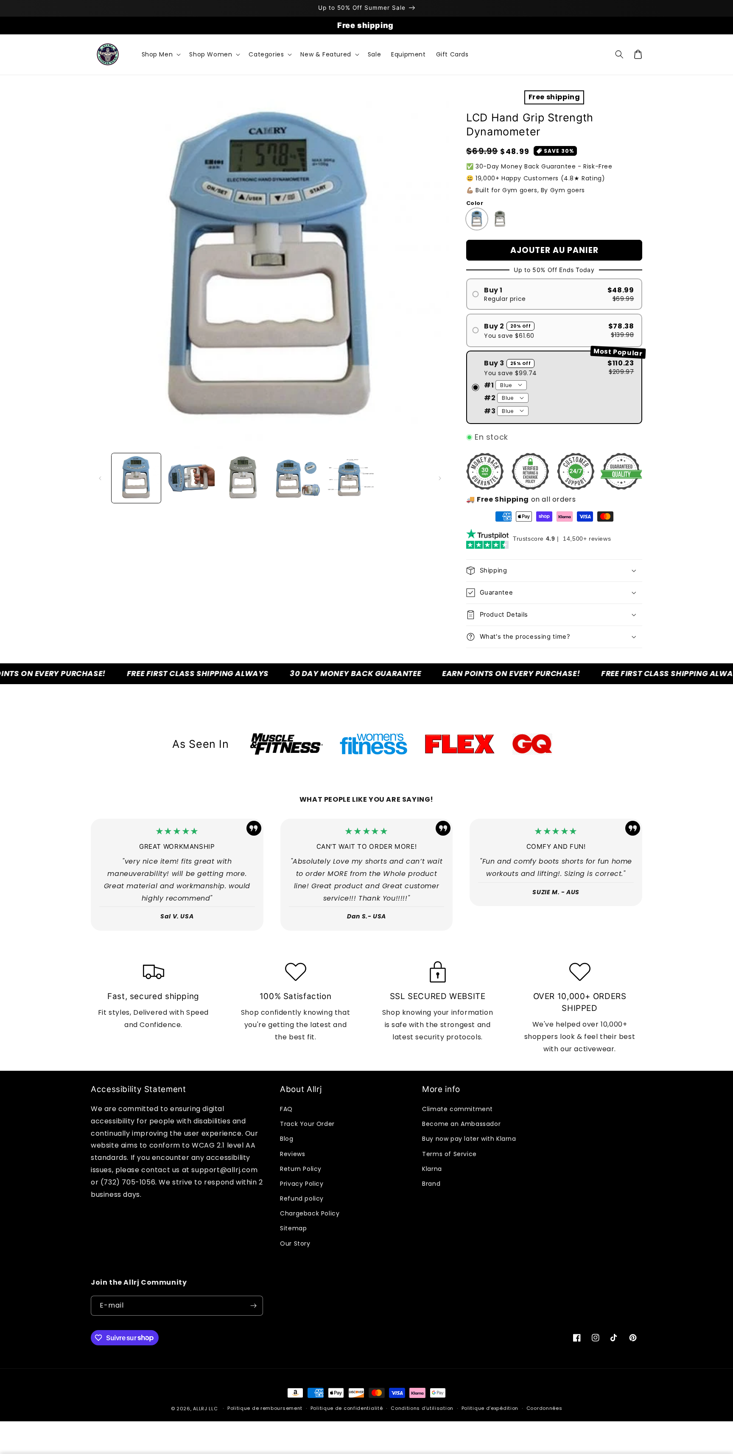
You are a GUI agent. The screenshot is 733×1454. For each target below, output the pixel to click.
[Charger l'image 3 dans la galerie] (243, 477)
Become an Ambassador (461, 1124)
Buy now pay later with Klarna (469, 1138)
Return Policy (301, 1169)
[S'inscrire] (253, 1306)
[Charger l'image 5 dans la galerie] (297, 477)
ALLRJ (200, 1408)
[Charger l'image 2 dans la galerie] (189, 477)
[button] (161, 54)
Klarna (432, 1169)
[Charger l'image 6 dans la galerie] (350, 477)
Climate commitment (457, 1109)
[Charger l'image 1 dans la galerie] (136, 477)
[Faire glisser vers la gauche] (100, 478)
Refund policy (302, 1198)
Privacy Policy (301, 1183)
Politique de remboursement (264, 1408)
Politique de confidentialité (347, 1408)
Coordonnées (544, 1408)
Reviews (292, 1154)
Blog (286, 1138)
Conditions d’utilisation (422, 1408)
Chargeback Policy (309, 1213)
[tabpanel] (286, 744)
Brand (431, 1183)
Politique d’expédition (490, 1408)
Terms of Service (449, 1154)
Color (474, 203)
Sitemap (293, 1228)
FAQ (286, 1109)
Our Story (295, 1243)
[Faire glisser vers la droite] (440, 478)
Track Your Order (307, 1124)
